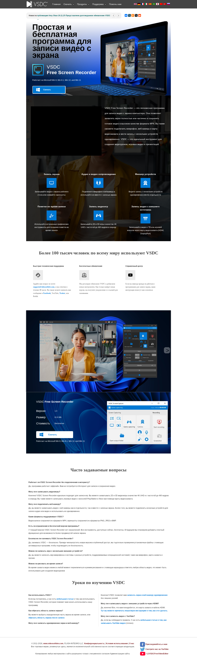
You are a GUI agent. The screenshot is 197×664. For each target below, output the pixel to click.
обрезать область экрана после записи (46, 618)
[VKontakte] (126, 15)
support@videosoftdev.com (43, 287)
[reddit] (139, 15)
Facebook (47, 293)
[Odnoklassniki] (132, 15)
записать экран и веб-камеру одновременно (147, 595)
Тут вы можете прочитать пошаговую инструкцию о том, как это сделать (134, 611)
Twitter (62, 293)
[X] (136, 15)
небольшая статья (64, 599)
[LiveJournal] (129, 15)
